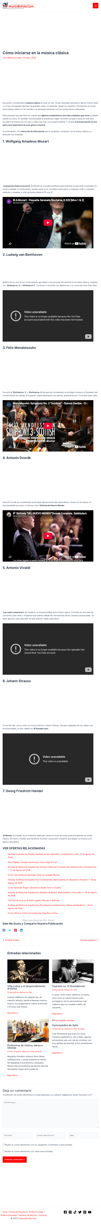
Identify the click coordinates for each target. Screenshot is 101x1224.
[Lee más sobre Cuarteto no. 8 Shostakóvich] (73, 971)
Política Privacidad (9, 1215)
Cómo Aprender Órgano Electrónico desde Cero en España (34, 888)
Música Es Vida (26, 992)
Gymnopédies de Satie (65, 1025)
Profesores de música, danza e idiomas (25, 1046)
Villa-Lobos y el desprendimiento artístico (26, 987)
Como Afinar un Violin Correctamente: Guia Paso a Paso (33, 913)
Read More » (13, 1013)
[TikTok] (75, 1212)
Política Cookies (36, 1212)
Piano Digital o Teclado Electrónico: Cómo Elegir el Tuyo (32, 862)
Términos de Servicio (27, 1215)
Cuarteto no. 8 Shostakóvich (68, 986)
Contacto (43, 1215)
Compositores (13, 992)
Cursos (10, 1051)
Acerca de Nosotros (18, 1212)
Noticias (38, 1051)
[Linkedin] (21, 930)
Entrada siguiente (89, 940)
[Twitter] (9, 930)
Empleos (17, 1051)
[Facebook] (4, 930)
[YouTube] (89, 1212)
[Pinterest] (15, 930)
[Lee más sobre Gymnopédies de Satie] (63, 1020)
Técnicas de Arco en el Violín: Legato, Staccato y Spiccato (33, 900)
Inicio (5, 1212)
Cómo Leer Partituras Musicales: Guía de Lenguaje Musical (34, 875)
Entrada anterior (11, 940)
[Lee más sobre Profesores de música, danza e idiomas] (28, 1030)
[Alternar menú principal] (95, 5)
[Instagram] (70, 1212)
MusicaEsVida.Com (28, 1218)
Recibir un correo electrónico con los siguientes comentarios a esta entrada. (38, 1145)
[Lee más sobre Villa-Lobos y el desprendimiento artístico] (28, 971)
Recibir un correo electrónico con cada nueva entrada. (29, 1151)
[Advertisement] (50, 30)
